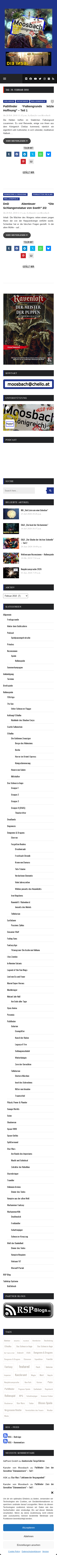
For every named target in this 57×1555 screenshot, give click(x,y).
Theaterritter (20, 812)
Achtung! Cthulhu (14, 715)
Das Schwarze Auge (15, 783)
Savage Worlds (13, 1109)
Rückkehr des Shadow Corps (23, 720)
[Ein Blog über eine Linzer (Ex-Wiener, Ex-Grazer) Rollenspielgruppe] (28, 47)
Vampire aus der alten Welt (18, 1198)
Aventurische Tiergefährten (33, 1460)
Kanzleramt (21, 1375)
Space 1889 (12, 1128)
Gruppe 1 (15, 788)
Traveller (10, 1180)
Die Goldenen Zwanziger (21, 738)
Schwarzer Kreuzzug (19, 1236)
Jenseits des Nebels (23, 907)
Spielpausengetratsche (20, 637)
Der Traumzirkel (9, 1353)
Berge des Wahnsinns (24, 743)
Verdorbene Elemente (24, 875)
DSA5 (28, 1352)
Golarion (9, 101)
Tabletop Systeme (10, 1281)
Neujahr (50, 1375)
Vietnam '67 (16, 1261)
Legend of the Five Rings (17, 970)
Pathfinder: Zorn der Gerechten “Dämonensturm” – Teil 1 (28, 1469)
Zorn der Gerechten (23, 1064)
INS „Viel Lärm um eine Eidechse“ (34, 510)
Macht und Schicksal (19, 1160)
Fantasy (8, 1367)
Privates (10, 644)
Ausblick (26, 1340)
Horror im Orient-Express (25, 756)
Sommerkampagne (15, 667)
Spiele (13, 655)
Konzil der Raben (22, 1037)
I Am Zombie (12, 956)
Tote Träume (20, 869)
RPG (21, 1395)
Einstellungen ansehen (28, 1545)
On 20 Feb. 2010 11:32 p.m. (15, 115)
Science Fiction (47, 1396)
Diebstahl (20, 1353)
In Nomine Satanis (14, 963)
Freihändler (15, 1223)
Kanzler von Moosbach (40, 115)
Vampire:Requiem (18, 1254)
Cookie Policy (14, 1551)
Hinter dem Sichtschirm (17, 626)
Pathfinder (22, 101)
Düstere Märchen (22, 1075)
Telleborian (15, 913)
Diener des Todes (18, 1191)
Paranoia (10, 1014)
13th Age (10, 697)
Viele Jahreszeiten (22, 882)
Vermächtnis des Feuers (34, 1410)
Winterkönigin (20, 1057)
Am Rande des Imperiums (21, 1153)
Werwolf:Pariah (17, 1268)
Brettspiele (8, 685)
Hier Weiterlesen (16, 141)
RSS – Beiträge (14, 1436)
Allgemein (7, 614)
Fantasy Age (12, 945)
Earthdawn (11, 920)
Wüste (6, 1416)
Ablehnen (28, 1536)
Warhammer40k (13, 1211)
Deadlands (11, 819)
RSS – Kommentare (16, 1442)
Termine (10, 678)
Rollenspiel (10, 1396)
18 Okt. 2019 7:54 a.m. (30, 558)
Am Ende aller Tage (19, 1001)
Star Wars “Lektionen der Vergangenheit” (28, 1477)
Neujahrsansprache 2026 (31, 569)
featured (24, 1366)
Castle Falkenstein (14, 726)
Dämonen (27, 1359)
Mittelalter (15, 776)
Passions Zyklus (17, 925)
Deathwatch (16, 1216)
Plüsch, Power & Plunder (17, 1102)
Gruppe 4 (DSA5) (18, 807)
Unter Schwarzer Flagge (21, 708)
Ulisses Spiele (45, 1403)
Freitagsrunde (13, 619)
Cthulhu (10, 733)
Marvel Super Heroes (15, 983)
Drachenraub (20, 849)
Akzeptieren (28, 1527)
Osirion (39, 1382)
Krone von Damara (22, 862)
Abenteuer (7, 1340)
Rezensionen (12, 651)
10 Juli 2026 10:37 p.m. (31, 528)
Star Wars (11, 1148)
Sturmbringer (13, 1173)
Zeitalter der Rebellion (20, 1167)
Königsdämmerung (23, 763)
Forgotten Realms (43, 194)
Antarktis (17, 1340)
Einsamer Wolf (13, 931)
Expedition (39, 1359)
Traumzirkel (20, 1095)
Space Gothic (12, 1135)
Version (45, 1551)
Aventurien (36, 1340)
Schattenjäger (17, 1229)
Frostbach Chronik (22, 855)
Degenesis (11, 826)
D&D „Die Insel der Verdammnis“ (34, 524)
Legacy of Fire (21, 1044)
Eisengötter (20, 1031)
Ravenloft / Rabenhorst (20, 902)
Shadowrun (11, 1122)
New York (28, 1382)
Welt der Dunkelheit (15, 1243)
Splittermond (12, 1142)
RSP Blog (7, 1274)
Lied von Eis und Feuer (16, 976)
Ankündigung (8, 674)
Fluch (38, 1367)
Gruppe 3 (15, 801)
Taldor (31, 1403)
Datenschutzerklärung (31, 1551)
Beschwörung (48, 1340)
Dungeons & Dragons (15, 194)
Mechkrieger (12, 989)
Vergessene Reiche (13, 1410)
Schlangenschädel (22, 1051)
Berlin (17, 749)
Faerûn (49, 1359)
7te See (10, 703)
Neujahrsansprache (11, 1382)
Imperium (7, 1375)
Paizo (50, 1382)
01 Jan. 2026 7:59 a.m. (31, 572)
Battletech (11, 1286)
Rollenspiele (38, 101)
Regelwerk (49, 1389)
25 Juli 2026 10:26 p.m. (31, 513)
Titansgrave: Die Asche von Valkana (25, 950)
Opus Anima (12, 1008)
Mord (42, 1375)
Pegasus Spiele (24, 1389)
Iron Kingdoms (17, 895)
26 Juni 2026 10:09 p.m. (31, 546)
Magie (33, 1375)
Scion (9, 1115)
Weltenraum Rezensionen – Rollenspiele (37, 554)
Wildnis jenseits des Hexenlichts (28, 888)
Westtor (50, 1410)
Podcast (10, 632)
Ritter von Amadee (22, 1089)
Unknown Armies (14, 1186)
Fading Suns (12, 938)
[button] (52, 1492)
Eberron (14, 837)
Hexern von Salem (18, 769)
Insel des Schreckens (23, 1082)
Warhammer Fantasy (15, 1205)
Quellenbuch (38, 1389)
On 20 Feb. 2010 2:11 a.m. (14, 212)
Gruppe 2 (15, 794)
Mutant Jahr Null (13, 996)
